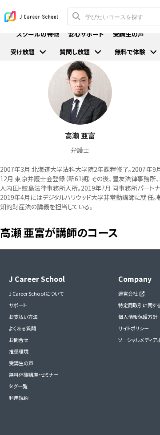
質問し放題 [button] (75, 51)
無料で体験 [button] (130, 51)
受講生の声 (21, 362)
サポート (18, 305)
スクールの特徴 (37, 33)
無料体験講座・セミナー (34, 374)
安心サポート (86, 33)
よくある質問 (22, 328)
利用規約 (18, 397)
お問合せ (18, 339)
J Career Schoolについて (36, 293)
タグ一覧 (18, 386)
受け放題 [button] (22, 51)
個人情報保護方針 (137, 316)
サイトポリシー (133, 328)
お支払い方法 (23, 316)
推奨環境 (18, 351)
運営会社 (129, 293)
